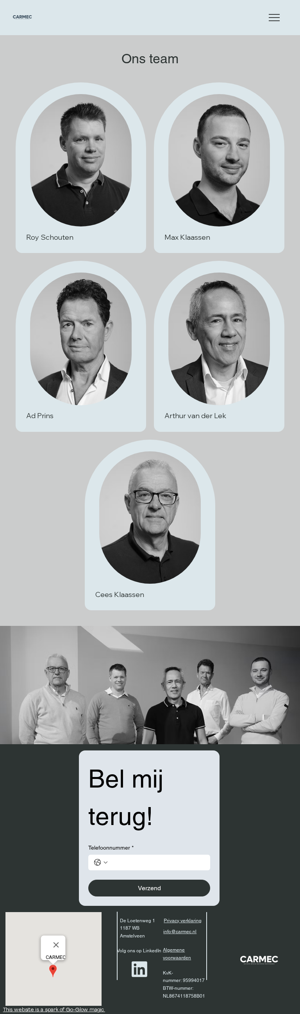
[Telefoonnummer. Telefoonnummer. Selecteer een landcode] (101, 862)
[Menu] (274, 17)
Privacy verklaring (183, 920)
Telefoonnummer (111, 848)
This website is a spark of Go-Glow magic (54, 1009)
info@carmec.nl (179, 931)
